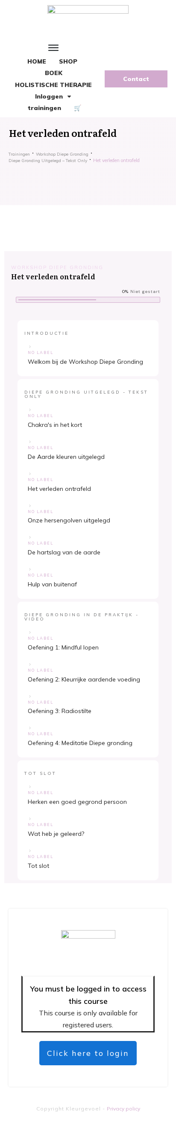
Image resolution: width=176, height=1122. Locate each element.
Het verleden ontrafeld (59, 489)
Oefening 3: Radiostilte (59, 711)
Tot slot (38, 866)
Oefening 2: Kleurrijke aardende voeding (84, 679)
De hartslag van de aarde (64, 552)
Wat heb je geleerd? (56, 834)
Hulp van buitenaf (52, 584)
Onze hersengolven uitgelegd (69, 520)
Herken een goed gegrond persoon (77, 802)
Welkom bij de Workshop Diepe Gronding (85, 361)
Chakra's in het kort (55, 425)
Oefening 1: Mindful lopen (63, 647)
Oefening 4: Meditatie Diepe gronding (80, 743)
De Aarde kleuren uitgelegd (66, 457)
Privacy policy (123, 1108)
